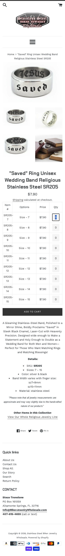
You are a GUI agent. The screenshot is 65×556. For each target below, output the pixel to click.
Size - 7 (24, 217)
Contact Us (9, 464)
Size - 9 (24, 237)
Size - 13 (24, 278)
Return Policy (11, 480)
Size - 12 (24, 268)
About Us (8, 460)
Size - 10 (24, 248)
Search (7, 476)
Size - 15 (24, 299)
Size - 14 (24, 289)
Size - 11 (24, 258)
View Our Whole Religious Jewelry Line (33, 416)
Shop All (8, 468)
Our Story (9, 472)
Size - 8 (24, 227)
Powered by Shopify (38, 537)
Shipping (18, 199)
